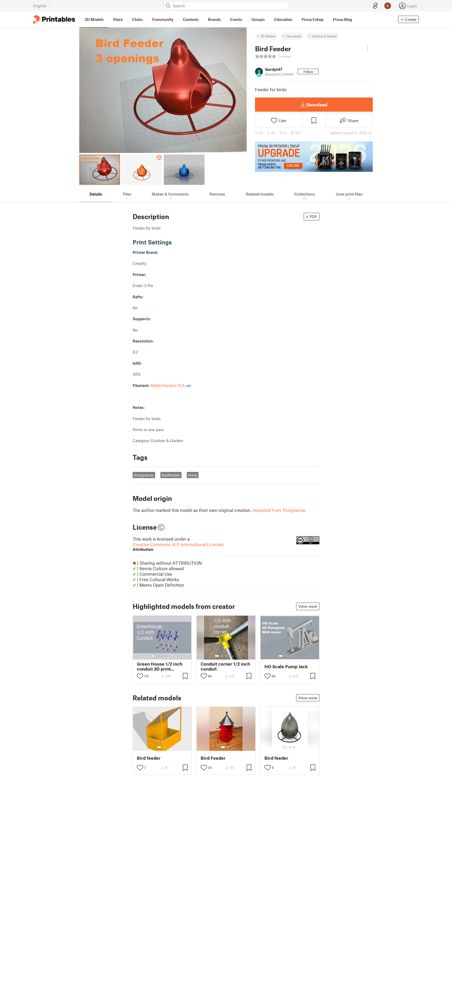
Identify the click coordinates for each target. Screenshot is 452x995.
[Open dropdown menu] (367, 48)
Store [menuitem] (118, 19)
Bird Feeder (213, 758)
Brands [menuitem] (214, 19)
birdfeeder (171, 475)
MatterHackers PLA (168, 385)
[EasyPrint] (375, 5)
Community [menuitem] (162, 19)
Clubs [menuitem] (137, 19)
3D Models (268, 36)
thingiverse (144, 475)
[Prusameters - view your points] (387, 5)
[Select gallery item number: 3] (162, 656)
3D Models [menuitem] (94, 19)
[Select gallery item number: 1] (153, 656)
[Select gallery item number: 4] (167, 656)
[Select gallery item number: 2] (158, 656)
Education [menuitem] (283, 19)
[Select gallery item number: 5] (170, 656)
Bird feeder (149, 758)
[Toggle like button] (140, 676)
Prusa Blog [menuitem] (342, 19)
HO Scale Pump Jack (286, 666)
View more (307, 606)
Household (293, 36)
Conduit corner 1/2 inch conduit (225, 666)
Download (316, 104)
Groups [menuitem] (258, 19)
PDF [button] (313, 216)
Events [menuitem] (236, 19)
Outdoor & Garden (324, 36)
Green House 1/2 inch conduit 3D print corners (159, 666)
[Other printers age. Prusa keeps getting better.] (314, 156)
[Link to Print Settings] (176, 242)
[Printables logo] (54, 19)
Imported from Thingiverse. (279, 510)
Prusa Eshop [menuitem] (313, 19)
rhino (192, 475)
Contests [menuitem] (191, 19)
